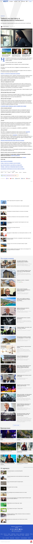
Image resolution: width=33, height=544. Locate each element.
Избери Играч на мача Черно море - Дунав (14, 503)
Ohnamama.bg (6, 535)
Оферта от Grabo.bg (19, 281)
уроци (17, 172)
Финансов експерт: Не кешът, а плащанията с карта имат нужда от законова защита (19, 238)
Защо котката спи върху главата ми (13, 227)
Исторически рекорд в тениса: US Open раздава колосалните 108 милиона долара (23, 414)
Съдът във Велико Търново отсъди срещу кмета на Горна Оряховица (24, 271)
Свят (19, 1)
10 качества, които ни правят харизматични (22, 451)
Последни (11, 1)
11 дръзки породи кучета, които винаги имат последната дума (18, 476)
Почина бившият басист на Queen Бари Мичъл (23, 318)
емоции (9, 172)
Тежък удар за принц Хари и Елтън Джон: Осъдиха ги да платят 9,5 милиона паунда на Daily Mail (24, 366)
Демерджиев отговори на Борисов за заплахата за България (17, 211)
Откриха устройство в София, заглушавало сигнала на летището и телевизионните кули (18, 514)
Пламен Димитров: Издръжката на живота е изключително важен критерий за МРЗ (24, 404)
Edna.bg (23, 535)
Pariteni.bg (19, 535)
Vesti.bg (5, 1)
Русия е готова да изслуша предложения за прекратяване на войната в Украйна (23, 289)
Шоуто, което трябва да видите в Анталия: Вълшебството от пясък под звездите (23, 299)
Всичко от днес (16, 425)
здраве (13, 172)
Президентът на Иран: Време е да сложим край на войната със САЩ (19, 232)
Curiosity (14, 171)
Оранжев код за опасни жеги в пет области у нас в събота (17, 519)
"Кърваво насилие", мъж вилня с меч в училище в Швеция (24, 328)
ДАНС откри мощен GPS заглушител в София (15, 200)
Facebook (24, 178)
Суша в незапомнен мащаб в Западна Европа (15, 481)
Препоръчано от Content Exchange (28, 467)
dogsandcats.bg (8, 228)
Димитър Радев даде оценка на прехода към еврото (23, 309)
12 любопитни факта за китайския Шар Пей (14, 470)
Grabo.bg (15, 535)
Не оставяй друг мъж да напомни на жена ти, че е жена (17, 492)
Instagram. (24, 157)
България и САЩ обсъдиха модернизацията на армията (22, 261)
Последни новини (7, 258)
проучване (28, 131)
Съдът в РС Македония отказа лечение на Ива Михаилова (23, 356)
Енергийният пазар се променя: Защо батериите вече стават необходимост (18, 222)
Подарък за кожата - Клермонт (23, 280)
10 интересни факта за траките (22, 463)
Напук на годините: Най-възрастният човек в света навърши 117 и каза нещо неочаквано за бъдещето (19, 249)
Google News (18, 178)
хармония (24, 172)
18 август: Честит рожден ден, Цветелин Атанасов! (7, 464)
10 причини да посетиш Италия (6, 451)
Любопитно (23, 1)
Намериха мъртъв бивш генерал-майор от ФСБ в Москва (23, 385)
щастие (2, 172)
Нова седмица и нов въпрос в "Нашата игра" (15, 508)
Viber (8, 178)
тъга (5, 172)
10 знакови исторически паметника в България (23, 439)
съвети (20, 172)
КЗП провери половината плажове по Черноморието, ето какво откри (24, 337)
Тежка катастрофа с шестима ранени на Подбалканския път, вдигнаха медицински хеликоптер (24, 395)
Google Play (13, 155)
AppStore (18, 155)
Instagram (28, 178)
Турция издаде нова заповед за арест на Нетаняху (24, 376)
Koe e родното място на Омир (12, 487)
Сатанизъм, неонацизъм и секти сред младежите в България (18, 216)
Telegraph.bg (27, 535)
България (15, 1)
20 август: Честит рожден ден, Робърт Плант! (7, 439)
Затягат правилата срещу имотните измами (24, 347)
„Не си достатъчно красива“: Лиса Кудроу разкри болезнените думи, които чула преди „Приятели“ (19, 498)
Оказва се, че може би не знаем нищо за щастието (10, 73)
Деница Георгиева (6, 26)
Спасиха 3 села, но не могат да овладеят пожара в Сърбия (17, 243)
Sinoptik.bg (11, 535)
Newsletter (12, 178)
